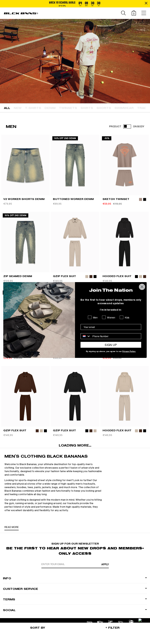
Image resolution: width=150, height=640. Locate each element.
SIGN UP (111, 345)
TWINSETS (68, 108)
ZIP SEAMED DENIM (17, 276)
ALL (7, 108)
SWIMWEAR (124, 108)
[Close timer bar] (146, 3)
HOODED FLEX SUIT (117, 276)
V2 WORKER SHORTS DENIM (24, 199)
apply (105, 564)
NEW (17, 108)
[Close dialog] (142, 287)
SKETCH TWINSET (116, 199)
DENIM (50, 108)
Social (9, 610)
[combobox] (86, 336)
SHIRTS (86, 108)
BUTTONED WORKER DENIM (73, 199)
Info (7, 578)
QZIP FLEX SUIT (64, 276)
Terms (9, 599)
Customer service (20, 588)
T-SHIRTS (33, 108)
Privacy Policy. (129, 351)
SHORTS (103, 108)
